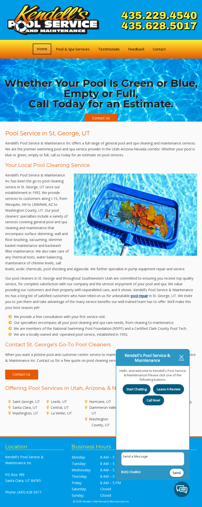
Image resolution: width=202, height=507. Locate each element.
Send (177, 473)
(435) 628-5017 (29, 492)
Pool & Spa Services (73, 49)
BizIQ (125, 472)
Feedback (136, 49)
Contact (159, 49)
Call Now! (153, 400)
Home (42, 48)
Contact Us (101, 118)
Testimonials (109, 49)
